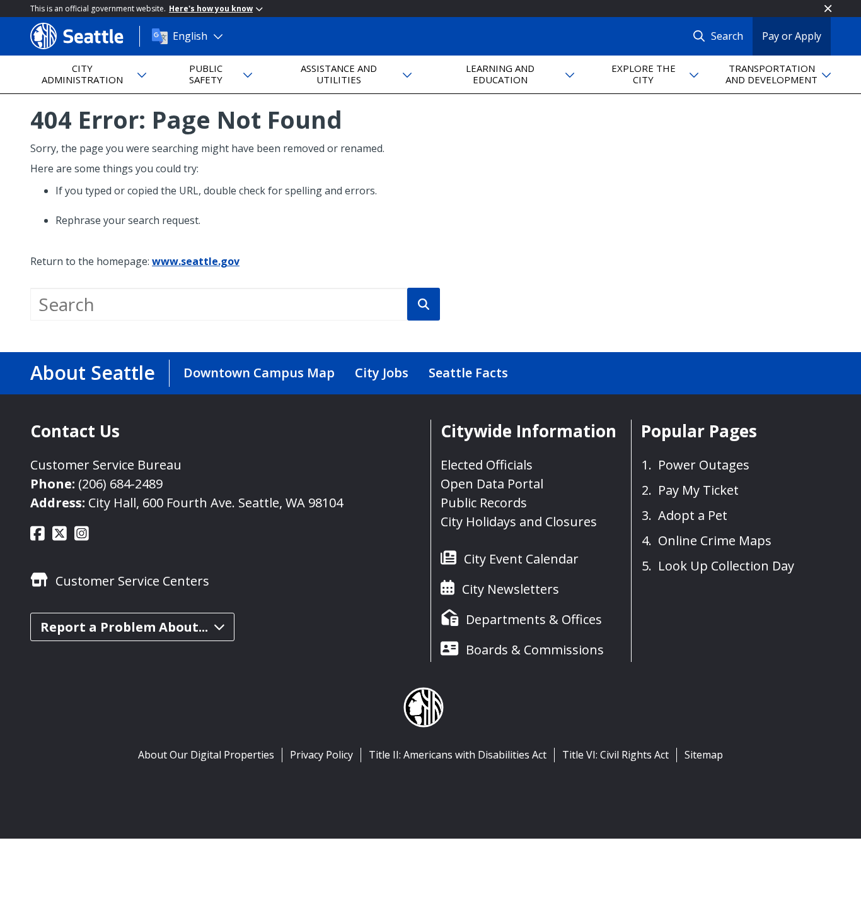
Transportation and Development (771, 73)
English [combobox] (190, 36)
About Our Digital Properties (206, 755)
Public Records (484, 502)
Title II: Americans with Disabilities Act (457, 755)
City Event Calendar (521, 558)
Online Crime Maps (714, 540)
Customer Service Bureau (106, 464)
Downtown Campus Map (259, 372)
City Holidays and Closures (519, 521)
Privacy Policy (321, 755)
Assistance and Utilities (339, 73)
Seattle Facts (468, 372)
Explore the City (643, 73)
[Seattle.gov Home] (84, 36)
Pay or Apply (791, 36)
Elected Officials (487, 464)
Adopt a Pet (692, 515)
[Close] (827, 8)
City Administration (82, 73)
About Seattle (92, 373)
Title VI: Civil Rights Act (615, 755)
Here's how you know (211, 8)
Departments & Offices (534, 619)
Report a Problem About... (124, 626)
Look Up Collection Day (726, 565)
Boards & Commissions (535, 649)
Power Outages (703, 464)
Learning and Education (500, 73)
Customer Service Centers (132, 580)
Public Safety (205, 73)
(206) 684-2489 (120, 483)
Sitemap (704, 755)
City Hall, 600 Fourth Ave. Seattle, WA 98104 (215, 502)
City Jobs (381, 372)
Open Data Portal (492, 483)
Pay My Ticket (698, 490)
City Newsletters (510, 589)
